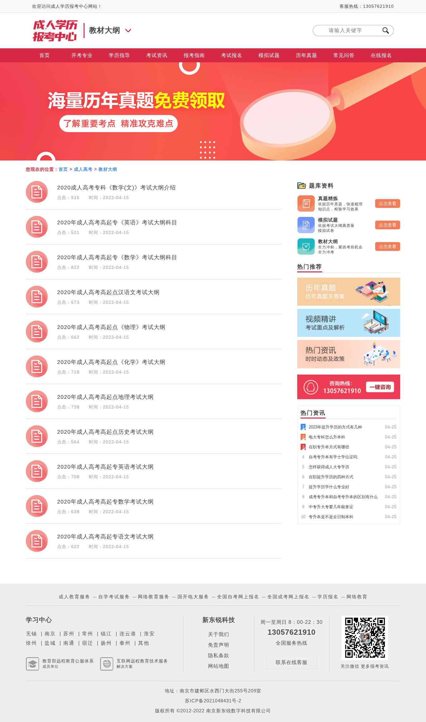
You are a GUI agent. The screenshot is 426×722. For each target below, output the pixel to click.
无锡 (31, 633)
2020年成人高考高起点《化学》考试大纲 (111, 362)
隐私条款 (218, 655)
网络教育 (357, 596)
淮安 (149, 633)
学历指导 (119, 55)
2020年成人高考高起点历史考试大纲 (105, 432)
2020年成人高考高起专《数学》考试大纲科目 (117, 257)
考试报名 (231, 55)
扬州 (106, 643)
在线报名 (381, 55)
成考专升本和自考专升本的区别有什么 (340, 497)
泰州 (125, 643)
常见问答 (344, 55)
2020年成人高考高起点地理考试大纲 (105, 397)
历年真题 (306, 55)
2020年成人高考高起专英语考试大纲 (105, 467)
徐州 (31, 643)
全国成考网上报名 (288, 596)
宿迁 (87, 643)
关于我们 (218, 634)
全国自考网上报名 (238, 596)
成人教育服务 (74, 596)
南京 (50, 633)
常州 (87, 633)
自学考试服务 (114, 596)
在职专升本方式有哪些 (325, 447)
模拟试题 (269, 55)
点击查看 (387, 203)
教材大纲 (108, 169)
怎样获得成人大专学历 (325, 467)
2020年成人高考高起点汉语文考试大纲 (108, 292)
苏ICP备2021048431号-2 (213, 700)
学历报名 (328, 596)
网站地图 (218, 666)
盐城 (50, 643)
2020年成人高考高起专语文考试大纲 (105, 536)
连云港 (127, 633)
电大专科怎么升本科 (323, 437)
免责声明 (218, 645)
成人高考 (83, 169)
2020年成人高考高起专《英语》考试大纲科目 (117, 222)
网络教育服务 (154, 596)
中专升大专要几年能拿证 (327, 506)
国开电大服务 (193, 596)
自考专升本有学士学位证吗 (329, 457)
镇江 (106, 633)
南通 (69, 643)
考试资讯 (156, 55)
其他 (143, 643)
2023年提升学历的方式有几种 (332, 427)
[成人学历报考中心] (55, 22)
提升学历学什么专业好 (325, 487)
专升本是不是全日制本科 (327, 516)
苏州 (69, 633)
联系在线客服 (291, 662)
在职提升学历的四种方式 (327, 477)
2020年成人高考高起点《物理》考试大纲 (111, 327)
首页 (44, 55)
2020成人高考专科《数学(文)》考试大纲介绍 (116, 187)
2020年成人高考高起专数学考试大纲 (105, 502)
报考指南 (194, 55)
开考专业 (82, 55)
